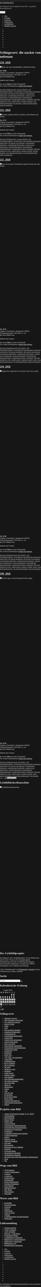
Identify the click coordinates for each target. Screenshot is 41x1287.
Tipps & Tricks (9, 1213)
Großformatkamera (10, 1135)
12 (5, 1000)
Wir (5, 1161)
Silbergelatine (8, 92)
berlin (6, 1026)
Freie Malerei (9, 1186)
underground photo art (12, 1101)
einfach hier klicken (25, 86)
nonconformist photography (14, 1079)
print (6, 1091)
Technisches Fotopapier (22, 92)
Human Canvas (9, 1139)
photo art (7, 1085)
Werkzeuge (8, 1219)
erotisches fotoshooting (12, 1032)
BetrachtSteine (9, 1118)
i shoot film (8, 1059)
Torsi (6, 1159)
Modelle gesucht (10, 26)
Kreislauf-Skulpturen (11, 1184)
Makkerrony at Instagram (13, 1241)
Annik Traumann (10, 1230)
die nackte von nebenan (16, 94)
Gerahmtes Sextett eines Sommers (16, 1133)
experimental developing (16, 96)
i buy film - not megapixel (13, 1057)
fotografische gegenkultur (13, 1046)
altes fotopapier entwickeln (13, 1020)
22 (12, 1002)
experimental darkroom (8, 354)
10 (1, 1000)
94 (6, 778)
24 (1, 1004)
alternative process (10, 1018)
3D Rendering (9, 1170)
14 (10, 1000)
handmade (29, 99)
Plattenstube (8, 22)
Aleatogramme (9, 1116)
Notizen (7, 1209)
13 (8, 1000)
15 (12, 1000)
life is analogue (9, 1065)
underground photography (13, 1103)
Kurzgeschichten (10, 1205)
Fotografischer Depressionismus (15, 1128)
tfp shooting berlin (10, 1097)
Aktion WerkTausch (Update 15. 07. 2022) (19, 1114)
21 (10, 1002)
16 (14, 1000)
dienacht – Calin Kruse (12, 1234)
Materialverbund (10, 1188)
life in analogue (9, 1063)
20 (8, 1002)
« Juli (2, 1009)
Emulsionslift (8, 1180)
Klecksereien (8, 1145)
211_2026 (5, 159)
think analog (8, 1099)
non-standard (8, 1077)
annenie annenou (10, 1228)
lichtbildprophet (9, 1061)
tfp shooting (18, 103)
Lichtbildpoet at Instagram (13, 1238)
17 (1, 1002)
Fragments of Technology (13, 1129)
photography (8, 1087)
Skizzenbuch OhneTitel (12, 1153)
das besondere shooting (12, 1030)
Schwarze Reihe (10, 1151)
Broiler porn (8, 1122)
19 (5, 1002)
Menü (2, 12)
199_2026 (5, 573)
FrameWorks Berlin (11, 1236)
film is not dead (9, 1044)
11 (3, 1000)
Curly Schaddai (9, 1232)
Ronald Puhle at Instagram (13, 1245)
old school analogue (11, 1081)
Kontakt (7, 18)
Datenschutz (23, 969)
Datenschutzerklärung (21, 1284)
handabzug (8, 1052)
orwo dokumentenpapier (14, 153)
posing (6, 1089)
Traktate (7, 1215)
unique (6, 1105)
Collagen (7, 1174)
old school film (9, 1083)
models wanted (27, 101)
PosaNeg (7, 1149)
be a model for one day (12, 1022)
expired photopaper (15, 97)
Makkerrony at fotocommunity (14, 1239)
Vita (5, 16)
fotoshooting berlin (18, 99)
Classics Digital (9, 1124)
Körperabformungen (11, 1182)
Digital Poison (9, 1178)
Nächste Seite (11, 778)
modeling (7, 1071)
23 (14, 1002)
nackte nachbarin (6, 776)
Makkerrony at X (10, 1243)
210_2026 (5, 366)
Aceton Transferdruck (11, 1172)
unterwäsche (27, 103)
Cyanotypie (8, 1176)
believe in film (9, 1024)
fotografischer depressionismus (15, 1048)
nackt (35, 360)
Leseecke (7, 20)
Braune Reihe (9, 1120)
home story (8, 1056)
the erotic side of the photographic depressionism (21, 1157)
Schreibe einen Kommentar (31, 362)
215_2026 (5, 110)
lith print (37, 99)
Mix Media (8, 1190)
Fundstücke (8, 1131)
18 (3, 1002)
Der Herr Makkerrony (7, 90)
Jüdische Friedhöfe (10, 1141)
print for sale (8, 1093)
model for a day (5, 101)
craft (5, 1028)
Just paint (7, 1143)
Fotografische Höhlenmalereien (15, 1126)
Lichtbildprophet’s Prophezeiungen (16, 1217)
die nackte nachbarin (15, 352)
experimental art (9, 1034)
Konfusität (8, 1203)
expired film (8, 1038)
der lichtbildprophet (6, 3)
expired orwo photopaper (13, 1040)
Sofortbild (7, 1194)
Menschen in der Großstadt (13, 1147)
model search (16, 101)
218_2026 (5, 62)
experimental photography (13, 1036)
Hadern (7, 1137)
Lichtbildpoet (9, 24)
